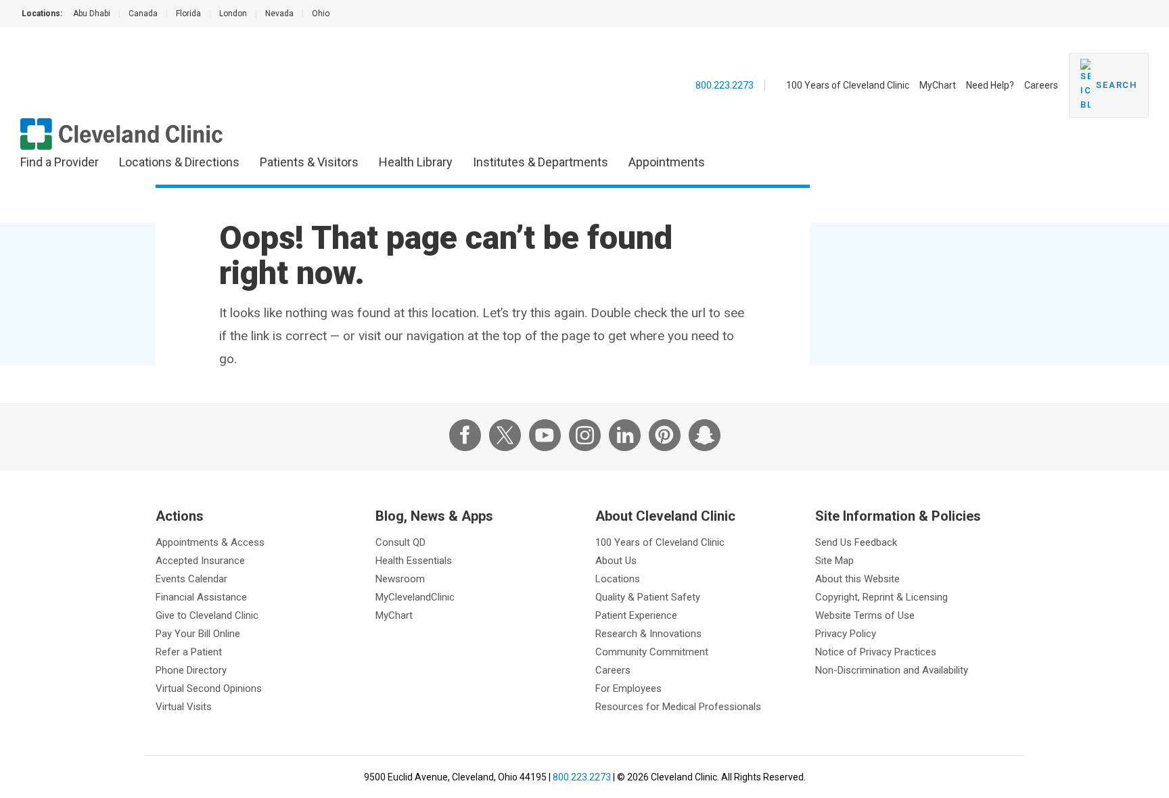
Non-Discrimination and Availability (891, 670)
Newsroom (400, 579)
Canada (143, 13)
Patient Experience (636, 615)
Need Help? (990, 85)
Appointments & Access (210, 542)
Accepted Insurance (200, 561)
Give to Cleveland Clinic (207, 615)
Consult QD (400, 542)
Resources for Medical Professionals (678, 707)
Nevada (279, 13)
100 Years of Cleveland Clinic (847, 85)
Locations (617, 579)
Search (1116, 85)
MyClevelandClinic (415, 597)
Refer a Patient (189, 652)
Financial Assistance (201, 597)
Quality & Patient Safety (647, 597)
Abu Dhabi (91, 13)
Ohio (320, 13)
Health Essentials (413, 561)
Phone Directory (191, 670)
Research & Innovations (648, 634)
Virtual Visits (184, 707)
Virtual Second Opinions (209, 688)
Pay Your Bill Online (198, 634)
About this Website (857, 579)
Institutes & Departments (540, 162)
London (233, 13)
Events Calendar (191, 579)
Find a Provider (59, 162)
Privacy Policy (845, 634)
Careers (1041, 85)
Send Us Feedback (856, 542)
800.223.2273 (724, 85)
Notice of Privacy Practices (875, 652)
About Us (616, 561)
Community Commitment (651, 652)
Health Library (416, 162)
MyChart (937, 85)
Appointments (666, 162)
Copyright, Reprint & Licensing (881, 597)
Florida (188, 13)
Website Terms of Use (865, 615)
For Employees (628, 688)
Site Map (834, 561)
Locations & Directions (179, 162)
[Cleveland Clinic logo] (121, 134)
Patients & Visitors (309, 162)
